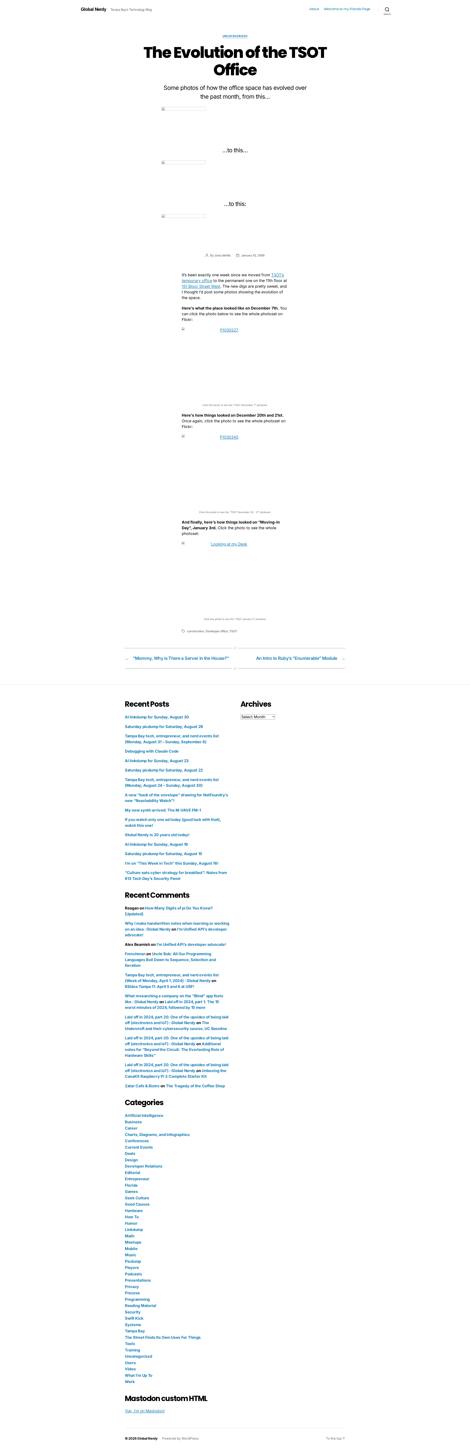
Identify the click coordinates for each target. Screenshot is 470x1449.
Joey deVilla (222, 255)
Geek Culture (137, 1198)
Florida (131, 1185)
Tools (130, 1343)
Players (132, 1267)
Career (131, 1128)
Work (130, 1381)
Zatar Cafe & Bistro (142, 1086)
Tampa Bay (135, 1331)
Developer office (217, 631)
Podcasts (133, 1274)
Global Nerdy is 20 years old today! (157, 835)
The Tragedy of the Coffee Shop (195, 1086)
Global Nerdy (93, 9)
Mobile (131, 1248)
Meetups (133, 1242)
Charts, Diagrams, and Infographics (157, 1134)
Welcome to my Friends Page (347, 9)
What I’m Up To (138, 1375)
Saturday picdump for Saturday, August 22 (164, 770)
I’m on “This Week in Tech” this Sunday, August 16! (171, 863)
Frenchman (135, 954)
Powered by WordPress (180, 1438)
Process (132, 1293)
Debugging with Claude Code (152, 751)
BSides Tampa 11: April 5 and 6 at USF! (159, 986)
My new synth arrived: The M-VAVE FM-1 (163, 810)
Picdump (133, 1261)
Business (133, 1122)
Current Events (139, 1147)
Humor (131, 1223)
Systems (133, 1324)
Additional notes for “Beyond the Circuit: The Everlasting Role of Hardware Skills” (174, 1050)
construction (195, 631)
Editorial (132, 1172)
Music (130, 1255)
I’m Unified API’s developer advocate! (191, 944)
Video (130, 1369)
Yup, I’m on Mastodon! (144, 1411)
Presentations (138, 1280)
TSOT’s (277, 275)
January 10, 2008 (253, 255)
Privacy (132, 1286)
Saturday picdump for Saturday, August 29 (164, 726)
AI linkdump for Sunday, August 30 (157, 717)
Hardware (134, 1210)
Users (130, 1362)
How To (132, 1217)
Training (132, 1350)
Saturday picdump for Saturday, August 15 (163, 853)
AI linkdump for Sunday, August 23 (157, 760)
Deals (130, 1153)
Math (129, 1236)
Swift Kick (134, 1318)
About (314, 9)
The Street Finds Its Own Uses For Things (163, 1337)
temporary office (197, 280)
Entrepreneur (137, 1179)
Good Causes (137, 1204)
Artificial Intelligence (144, 1115)
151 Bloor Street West (201, 286)
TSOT (233, 631)
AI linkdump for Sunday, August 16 (156, 844)
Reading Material (140, 1305)
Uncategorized (235, 36)
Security (133, 1312)
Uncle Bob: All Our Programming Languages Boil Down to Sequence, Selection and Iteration (170, 960)
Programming (137, 1299)
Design (131, 1160)
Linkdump (134, 1229)
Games (131, 1191)
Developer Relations (143, 1166)
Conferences (137, 1141)
